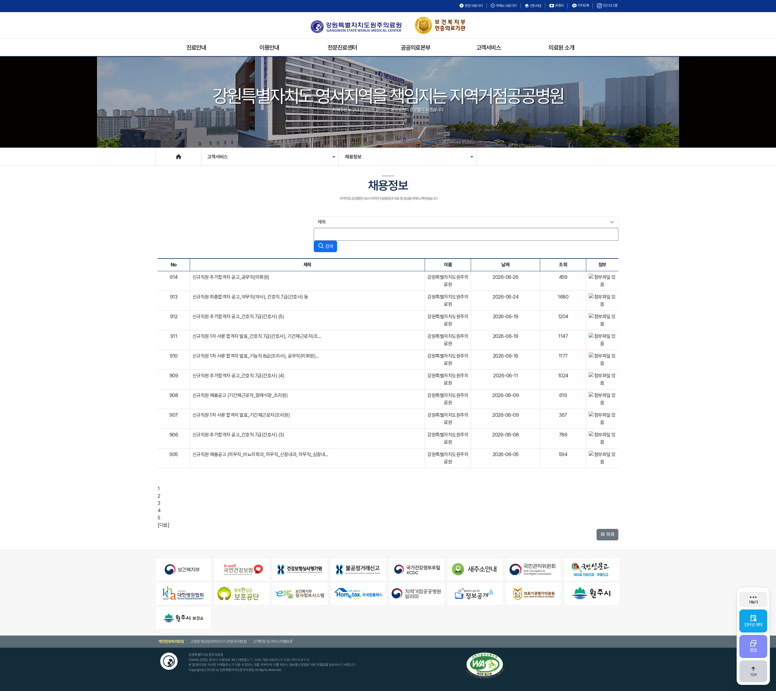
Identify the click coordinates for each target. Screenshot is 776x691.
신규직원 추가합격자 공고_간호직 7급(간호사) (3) (238, 435)
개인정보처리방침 (171, 641)
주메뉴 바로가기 (506, 6)
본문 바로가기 (473, 6)
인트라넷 (535, 6)
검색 (328, 246)
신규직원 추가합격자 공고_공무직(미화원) (230, 277)
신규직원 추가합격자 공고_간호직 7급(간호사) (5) (238, 316)
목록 (610, 534)
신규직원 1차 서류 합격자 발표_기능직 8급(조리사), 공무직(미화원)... (255, 356)
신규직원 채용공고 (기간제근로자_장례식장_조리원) (240, 395)
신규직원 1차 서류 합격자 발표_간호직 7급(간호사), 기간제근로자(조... (256, 336)
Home (162, 154)
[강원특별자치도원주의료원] (355, 27)
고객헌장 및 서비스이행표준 (273, 641)
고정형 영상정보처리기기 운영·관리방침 (218, 641)
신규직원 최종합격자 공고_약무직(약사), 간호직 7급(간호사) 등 (250, 297)
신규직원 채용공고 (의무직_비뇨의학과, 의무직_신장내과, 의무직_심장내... (260, 454)
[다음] (163, 525)
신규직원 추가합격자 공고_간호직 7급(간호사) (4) (238, 376)
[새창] (183, 569)
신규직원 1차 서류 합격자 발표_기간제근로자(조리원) (241, 415)
